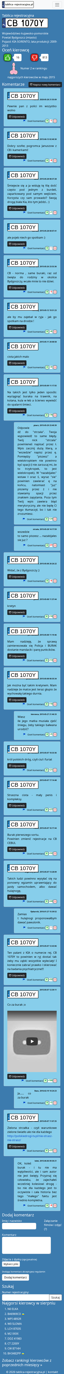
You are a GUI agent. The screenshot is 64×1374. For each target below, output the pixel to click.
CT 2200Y (13, 1343)
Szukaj (55, 1297)
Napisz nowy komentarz (46, 84)
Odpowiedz (18, 116)
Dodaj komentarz (15, 1277)
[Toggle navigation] (57, 4)
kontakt (53, 1372)
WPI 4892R (14, 1319)
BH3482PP (14, 1353)
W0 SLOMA (15, 1324)
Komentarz (9, 1235)
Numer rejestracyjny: (15, 1292)
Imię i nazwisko (12, 1221)
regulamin (40, 1271)
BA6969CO (14, 1314)
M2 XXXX (13, 1333)
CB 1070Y (23, 96)
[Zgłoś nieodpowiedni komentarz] (24, 121)
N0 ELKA (13, 1309)
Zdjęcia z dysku (19, 1259)
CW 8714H (14, 1348)
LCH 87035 (14, 1329)
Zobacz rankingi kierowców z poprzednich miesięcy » (26, 1362)
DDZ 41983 (15, 1338)
